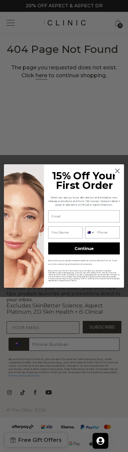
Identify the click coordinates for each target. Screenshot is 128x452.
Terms (73, 281)
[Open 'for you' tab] (100, 441)
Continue (84, 248)
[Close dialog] (117, 171)
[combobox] (90, 232)
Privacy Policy (63, 281)
